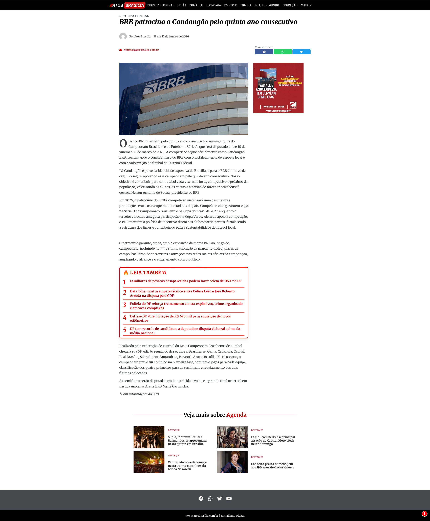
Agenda (236, 414)
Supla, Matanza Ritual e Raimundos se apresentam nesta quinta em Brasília (187, 440)
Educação (289, 5)
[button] (139, 50)
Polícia (246, 5)
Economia (213, 5)
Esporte (230, 5)
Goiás (182, 5)
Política (195, 5)
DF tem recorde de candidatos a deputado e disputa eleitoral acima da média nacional (185, 331)
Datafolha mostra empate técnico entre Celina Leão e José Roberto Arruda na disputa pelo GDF (182, 293)
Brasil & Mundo (267, 5)
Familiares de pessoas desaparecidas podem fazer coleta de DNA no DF (186, 281)
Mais (304, 5)
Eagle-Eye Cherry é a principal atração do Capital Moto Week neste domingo (273, 440)
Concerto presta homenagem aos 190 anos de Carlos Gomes (272, 465)
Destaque (174, 430)
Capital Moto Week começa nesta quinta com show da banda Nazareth (187, 465)
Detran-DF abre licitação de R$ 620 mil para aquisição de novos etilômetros (180, 318)
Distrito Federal (160, 5)
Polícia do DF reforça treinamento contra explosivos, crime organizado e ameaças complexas (186, 306)
